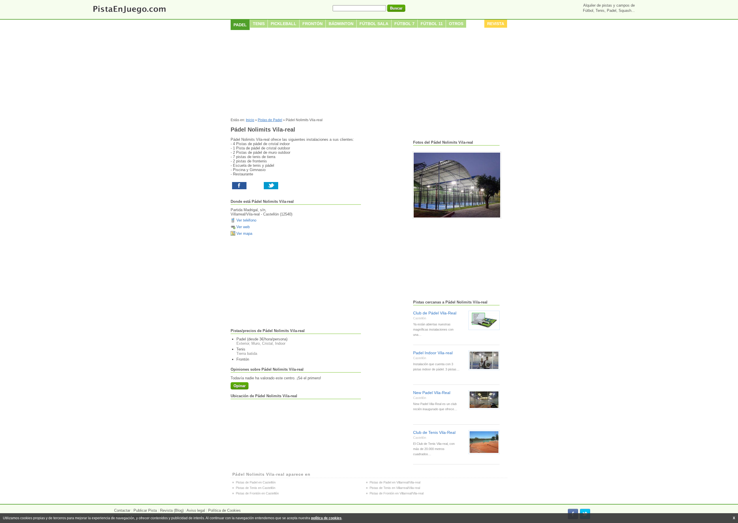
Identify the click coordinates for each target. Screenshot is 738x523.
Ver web (243, 227)
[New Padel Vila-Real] (484, 400)
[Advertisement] (369, 74)
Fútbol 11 (432, 23)
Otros (456, 23)
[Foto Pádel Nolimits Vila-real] (457, 185)
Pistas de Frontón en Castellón (257, 493)
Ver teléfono (246, 220)
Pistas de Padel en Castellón (256, 482)
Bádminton (341, 23)
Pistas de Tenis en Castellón (255, 488)
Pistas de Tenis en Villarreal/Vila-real (395, 488)
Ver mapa (244, 233)
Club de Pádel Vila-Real (434, 313)
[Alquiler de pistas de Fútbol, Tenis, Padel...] (129, 14)
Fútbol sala (373, 23)
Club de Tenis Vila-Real (434, 432)
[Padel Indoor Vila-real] (484, 360)
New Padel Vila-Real (431, 392)
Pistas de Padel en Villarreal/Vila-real (395, 482)
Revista (495, 23)
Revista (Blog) (172, 510)
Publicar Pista (145, 510)
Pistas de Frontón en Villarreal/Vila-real (396, 493)
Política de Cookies (224, 510)
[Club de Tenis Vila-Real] (484, 442)
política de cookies (326, 518)
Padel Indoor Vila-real (433, 352)
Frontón (312, 23)
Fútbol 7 (404, 23)
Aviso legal (196, 510)
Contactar (122, 510)
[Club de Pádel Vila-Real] (484, 320)
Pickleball (283, 23)
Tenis (259, 23)
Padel (240, 25)
